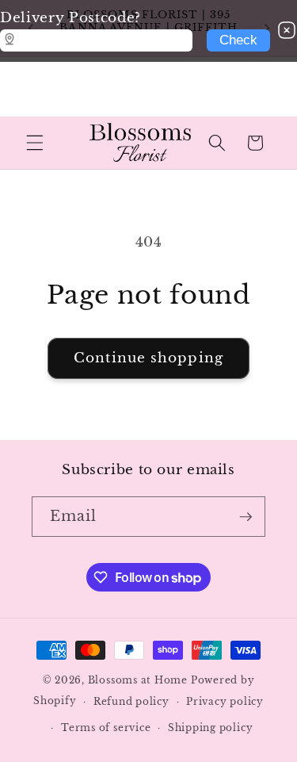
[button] (35, 143)
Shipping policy (210, 727)
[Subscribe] (246, 517)
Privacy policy (225, 701)
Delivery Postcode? (70, 17)
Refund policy (131, 701)
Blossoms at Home (138, 680)
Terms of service (105, 727)
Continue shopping (148, 358)
